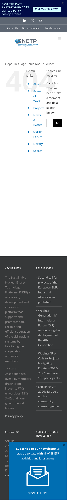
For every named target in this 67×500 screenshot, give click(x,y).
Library (38, 144)
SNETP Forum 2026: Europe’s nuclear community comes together (48, 396)
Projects (38, 108)
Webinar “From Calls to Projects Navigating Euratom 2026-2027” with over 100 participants (49, 365)
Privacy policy (14, 416)
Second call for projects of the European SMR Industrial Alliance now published (48, 289)
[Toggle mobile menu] (60, 39)
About (37, 84)
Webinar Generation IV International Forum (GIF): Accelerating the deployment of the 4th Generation (49, 328)
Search (37, 151)
